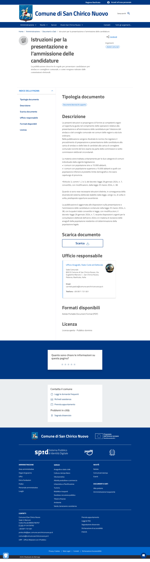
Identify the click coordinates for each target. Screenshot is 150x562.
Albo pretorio (98, 488)
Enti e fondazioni (25, 480)
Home (21, 31)
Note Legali (66, 551)
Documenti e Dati (49, 31)
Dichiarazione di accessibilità (92, 528)
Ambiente (57, 502)
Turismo (57, 487)
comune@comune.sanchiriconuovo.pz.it (34, 536)
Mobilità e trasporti (61, 491)
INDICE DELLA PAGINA (29, 90)
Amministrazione (33, 31)
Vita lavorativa (59, 476)
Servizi (57, 465)
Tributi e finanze (60, 498)
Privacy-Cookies (54, 551)
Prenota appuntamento (90, 517)
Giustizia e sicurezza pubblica (64, 495)
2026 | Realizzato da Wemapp (30, 557)
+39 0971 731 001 (25, 528)
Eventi (95, 476)
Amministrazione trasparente (104, 492)
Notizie (96, 469)
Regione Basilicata (93, 2)
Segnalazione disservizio (91, 524)
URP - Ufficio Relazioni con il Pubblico (32, 539)
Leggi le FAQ (86, 521)
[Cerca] (128, 13)
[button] (119, 2)
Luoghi (21, 491)
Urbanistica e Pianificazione (64, 484)
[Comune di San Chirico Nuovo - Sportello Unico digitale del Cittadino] (26, 13)
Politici (21, 484)
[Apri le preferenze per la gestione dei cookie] (6, 555)
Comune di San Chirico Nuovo (71, 13)
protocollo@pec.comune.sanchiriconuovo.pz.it (36, 532)
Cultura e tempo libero (62, 473)
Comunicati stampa (100, 473)
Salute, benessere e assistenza (65, 506)
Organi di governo (25, 473)
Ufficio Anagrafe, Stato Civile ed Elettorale (84, 264)
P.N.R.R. (84, 532)
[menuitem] (107, 25)
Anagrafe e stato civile (62, 469)
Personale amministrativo (28, 487)
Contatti (22, 513)
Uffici (21, 476)
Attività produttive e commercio (65, 480)
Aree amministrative (26, 469)
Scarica (80, 243)
